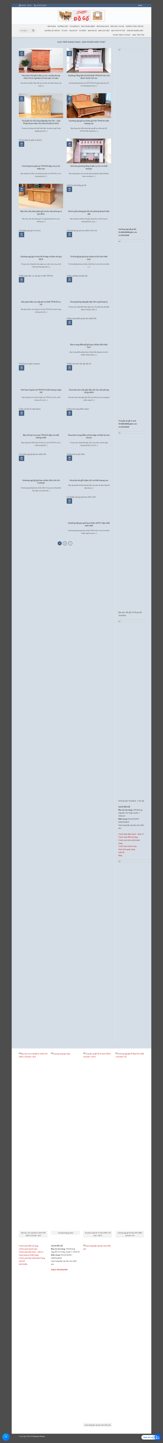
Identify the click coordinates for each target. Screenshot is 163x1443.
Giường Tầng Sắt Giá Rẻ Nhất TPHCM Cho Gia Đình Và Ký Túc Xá (89, 76)
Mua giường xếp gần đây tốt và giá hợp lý (89, 302)
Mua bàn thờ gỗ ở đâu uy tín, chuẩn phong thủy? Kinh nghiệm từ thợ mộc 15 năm (41, 76)
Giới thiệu (23, 1264)
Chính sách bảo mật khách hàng (32, 1258)
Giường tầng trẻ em (134, 26)
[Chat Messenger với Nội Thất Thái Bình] (6, 1437)
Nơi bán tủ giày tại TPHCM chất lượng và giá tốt (41, 391)
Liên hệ (121, 852)
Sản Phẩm (51, 26)
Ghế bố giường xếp (135, 31)
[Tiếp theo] (70, 543)
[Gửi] (33, 31)
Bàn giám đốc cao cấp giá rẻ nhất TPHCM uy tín (41, 303)
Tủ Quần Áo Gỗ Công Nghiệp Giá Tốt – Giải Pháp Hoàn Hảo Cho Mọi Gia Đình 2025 (41, 122)
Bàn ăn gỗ (92, 31)
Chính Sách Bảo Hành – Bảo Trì (131, 834)
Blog (120, 855)
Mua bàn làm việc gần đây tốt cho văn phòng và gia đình (89, 391)
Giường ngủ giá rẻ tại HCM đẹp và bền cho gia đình (41, 257)
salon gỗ (73, 31)
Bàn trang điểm (88, 26)
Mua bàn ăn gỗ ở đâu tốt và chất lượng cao (89, 480)
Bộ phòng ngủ (103, 26)
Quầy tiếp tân (138, 35)
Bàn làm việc (104, 31)
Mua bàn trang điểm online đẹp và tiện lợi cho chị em (89, 436)
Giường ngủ (63, 26)
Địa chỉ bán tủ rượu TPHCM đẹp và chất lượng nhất (41, 436)
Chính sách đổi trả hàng (128, 837)
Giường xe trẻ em (52, 31)
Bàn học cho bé (117, 26)
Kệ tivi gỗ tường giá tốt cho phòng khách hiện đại (89, 212)
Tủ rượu (82, 31)
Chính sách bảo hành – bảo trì (31, 1252)
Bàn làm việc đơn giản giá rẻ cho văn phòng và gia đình (41, 212)
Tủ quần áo (75, 26)
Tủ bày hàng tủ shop (121, 35)
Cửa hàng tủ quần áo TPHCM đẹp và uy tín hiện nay (41, 167)
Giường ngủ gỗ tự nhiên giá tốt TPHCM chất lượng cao (89, 122)
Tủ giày (64, 31)
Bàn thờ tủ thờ (118, 31)
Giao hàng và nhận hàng (29, 1255)
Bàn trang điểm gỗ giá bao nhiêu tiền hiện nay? (89, 345)
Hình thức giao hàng (126, 849)
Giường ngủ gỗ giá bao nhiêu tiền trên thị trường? (41, 481)
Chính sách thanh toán (127, 846)
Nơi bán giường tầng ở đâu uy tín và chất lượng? (89, 167)
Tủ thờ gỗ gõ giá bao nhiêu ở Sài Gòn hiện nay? (89, 257)
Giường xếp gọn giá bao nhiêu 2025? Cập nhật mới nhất (89, 524)
